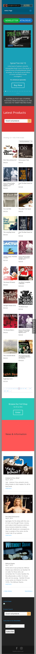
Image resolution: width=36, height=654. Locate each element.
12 (22, 91)
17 (31, 91)
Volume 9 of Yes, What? (12, 478)
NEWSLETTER (11, 20)
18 (17, 93)
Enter (18, 412)
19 (18, 93)
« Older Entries (7, 591)
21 (30, 388)
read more (8, 488)
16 (29, 91)
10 (19, 91)
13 (24, 91)
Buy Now (18, 85)
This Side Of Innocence (12, 517)
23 (7, 391)
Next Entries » (29, 591)
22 (5, 391)
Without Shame (10, 563)
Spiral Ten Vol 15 (18, 63)
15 (27, 91)
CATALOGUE (25, 20)
